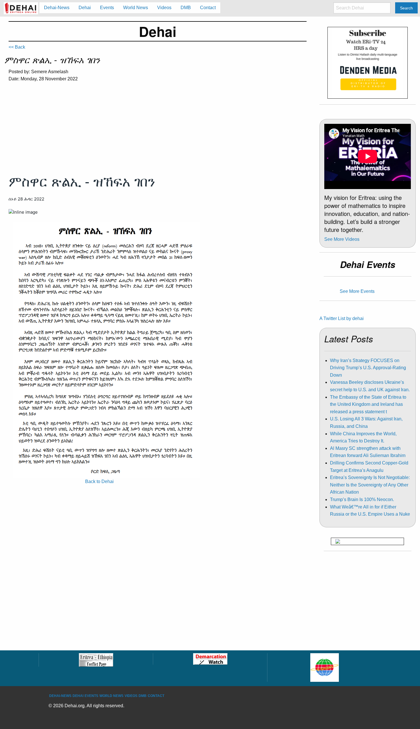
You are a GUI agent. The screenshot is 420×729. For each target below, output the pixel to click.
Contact (156, 696)
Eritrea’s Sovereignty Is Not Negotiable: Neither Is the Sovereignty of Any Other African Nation (370, 484)
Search (406, 8)
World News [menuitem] (135, 7)
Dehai (78, 696)
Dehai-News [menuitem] (56, 7)
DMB (143, 696)
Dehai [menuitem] (85, 7)
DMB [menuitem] (186, 7)
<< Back (17, 47)
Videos (131, 696)
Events (91, 696)
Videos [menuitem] (164, 7)
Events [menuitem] (107, 7)
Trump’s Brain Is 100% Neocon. (362, 499)
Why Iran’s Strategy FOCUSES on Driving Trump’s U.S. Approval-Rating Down (368, 368)
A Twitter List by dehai (341, 318)
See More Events (357, 291)
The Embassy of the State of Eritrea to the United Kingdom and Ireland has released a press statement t (368, 404)
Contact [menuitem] (208, 7)
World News (111, 696)
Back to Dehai (99, 481)
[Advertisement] (158, 130)
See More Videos (341, 239)
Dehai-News (60, 696)
